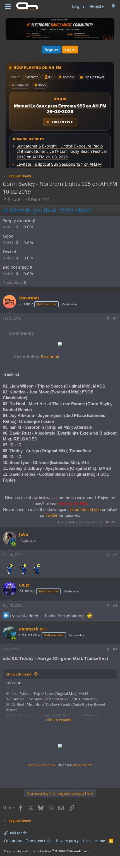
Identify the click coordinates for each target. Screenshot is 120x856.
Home (100, 840)
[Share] (107, 318)
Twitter (51, 515)
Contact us (13, 840)
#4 (115, 649)
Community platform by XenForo (48, 851)
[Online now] (13, 544)
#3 (115, 605)
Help (87, 840)
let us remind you (85, 509)
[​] (60, 345)
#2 (115, 554)
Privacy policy (67, 840)
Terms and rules (39, 840)
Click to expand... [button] (60, 719)
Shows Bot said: (19, 674)
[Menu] (7, 6)
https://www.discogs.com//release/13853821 (60, 765)
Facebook (36, 356)
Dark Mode (17, 832)
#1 (115, 318)
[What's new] (113, 6)
